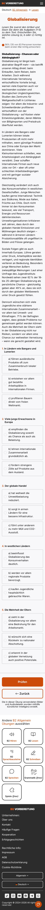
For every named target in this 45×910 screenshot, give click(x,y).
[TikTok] (7, 896)
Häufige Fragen (10, 829)
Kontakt (6, 824)
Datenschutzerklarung (12, 862)
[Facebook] (26, 896)
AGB (4, 857)
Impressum (8, 852)
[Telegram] (32, 896)
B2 (12, 741)
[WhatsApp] (38, 896)
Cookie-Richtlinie (11, 867)
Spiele (11, 796)
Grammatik (33, 778)
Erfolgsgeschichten (12, 839)
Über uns (7, 819)
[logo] (13, 3)
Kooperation (9, 834)
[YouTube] (19, 896)
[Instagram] (13, 896)
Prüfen (22, 682)
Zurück (24, 693)
